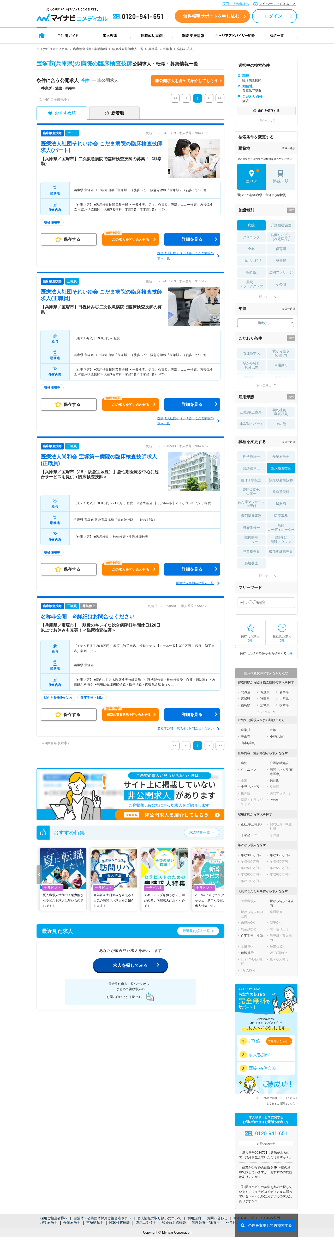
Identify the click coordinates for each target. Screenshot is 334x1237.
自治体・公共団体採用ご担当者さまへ (102, 1218)
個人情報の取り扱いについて (159, 1218)
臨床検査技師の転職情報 (90, 49)
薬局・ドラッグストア (251, 284)
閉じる (264, 296)
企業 (251, 249)
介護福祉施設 (281, 225)
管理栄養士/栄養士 (206, 1222)
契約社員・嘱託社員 (280, 412)
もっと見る (264, 385)
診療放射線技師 (174, 1222)
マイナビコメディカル (52, 49)
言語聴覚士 (94, 1222)
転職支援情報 (193, 35)
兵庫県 (153, 49)
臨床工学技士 (146, 1222)
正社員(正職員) (251, 412)
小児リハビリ (251, 261)
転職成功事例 (151, 35)
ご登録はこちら (278, 1041)
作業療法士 (71, 1222)
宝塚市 (167, 49)
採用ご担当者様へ (235, 4)
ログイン (273, 16)
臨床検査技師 (119, 1222)
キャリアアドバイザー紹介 (235, 35)
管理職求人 (251, 353)
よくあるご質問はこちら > (281, 1103)
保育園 (281, 249)
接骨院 (251, 272)
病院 (251, 225)
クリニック (251, 237)
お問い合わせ (217, 1218)
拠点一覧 (276, 35)
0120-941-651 (139, 16)
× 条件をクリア (266, 120)
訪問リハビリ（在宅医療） (281, 237)
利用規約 (194, 1218)
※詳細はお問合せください (88, 616)
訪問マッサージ (281, 272)
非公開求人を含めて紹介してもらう (186, 80)
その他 (281, 284)
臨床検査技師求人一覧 (128, 49)
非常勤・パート (251, 424)
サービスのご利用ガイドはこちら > (276, 1098)
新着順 (117, 113)
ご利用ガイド (68, 35)
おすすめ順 (65, 113)
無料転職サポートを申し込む (211, 16)
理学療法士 (48, 1222)
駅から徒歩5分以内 (280, 353)
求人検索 (110, 35)
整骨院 (281, 261)
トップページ (42, 35)
